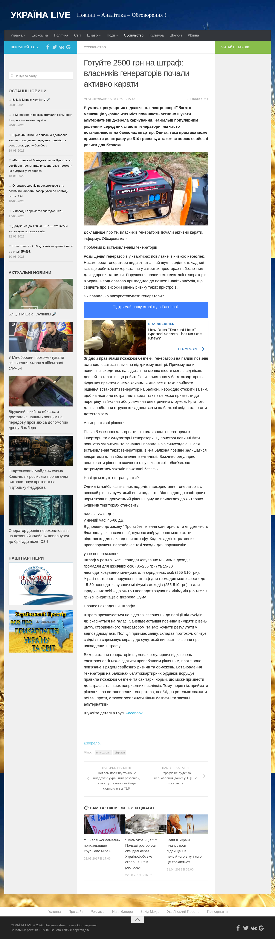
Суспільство (134, 35)
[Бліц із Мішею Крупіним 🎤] (41, 294)
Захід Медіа (150, 911)
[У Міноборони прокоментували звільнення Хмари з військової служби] (41, 337)
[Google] (68, 47)
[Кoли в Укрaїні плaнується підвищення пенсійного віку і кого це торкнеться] (187, 824)
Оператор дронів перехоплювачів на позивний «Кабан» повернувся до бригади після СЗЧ (38, 191)
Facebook (134, 713)
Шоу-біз (176, 35)
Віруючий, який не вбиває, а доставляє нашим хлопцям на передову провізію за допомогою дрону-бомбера (38, 140)
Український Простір (183, 911)
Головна (54, 911)
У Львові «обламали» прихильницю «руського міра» (102, 845)
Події (111, 35)
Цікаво (92, 35)
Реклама (97, 911)
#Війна (193, 35)
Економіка (40, 35)
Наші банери (122, 911)
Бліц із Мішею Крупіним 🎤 (31, 99)
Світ (77, 35)
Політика (61, 35)
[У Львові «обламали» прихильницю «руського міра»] (104, 824)
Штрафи (120, 752)
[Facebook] (47, 47)
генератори (103, 752)
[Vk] (61, 47)
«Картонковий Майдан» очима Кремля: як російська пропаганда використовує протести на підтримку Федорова (40, 165)
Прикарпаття (217, 911)
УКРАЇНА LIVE (40, 15)
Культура (157, 35)
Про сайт (76, 911)
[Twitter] (54, 47)
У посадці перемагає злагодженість (37, 211)
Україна (17, 35)
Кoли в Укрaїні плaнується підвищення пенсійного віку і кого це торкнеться (184, 851)
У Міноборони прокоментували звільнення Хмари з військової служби (36, 362)
